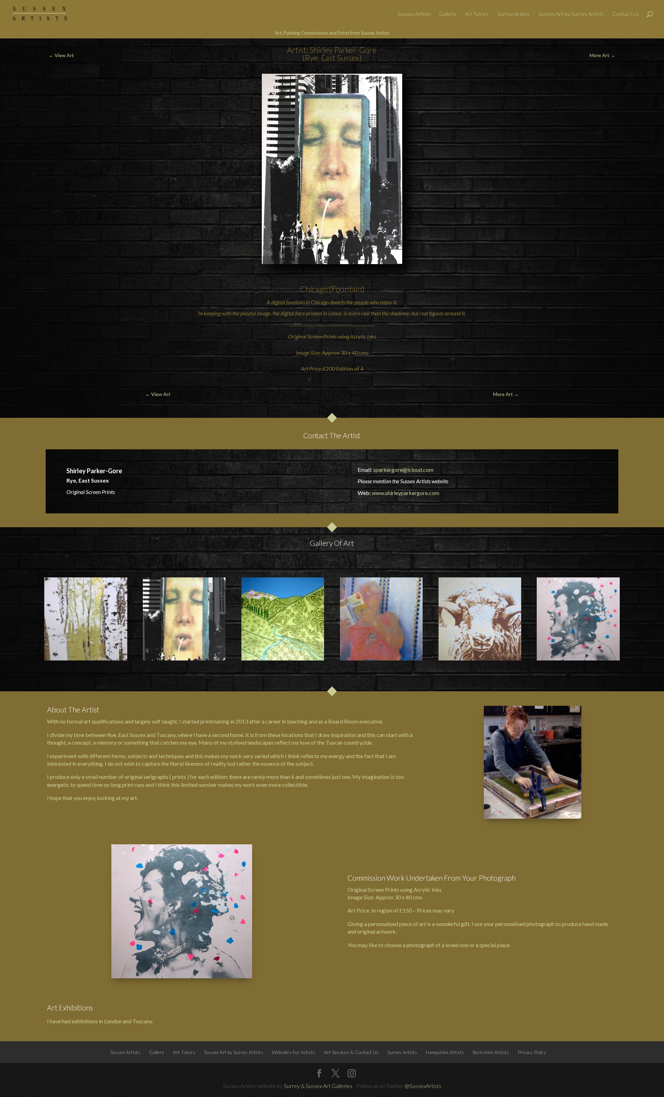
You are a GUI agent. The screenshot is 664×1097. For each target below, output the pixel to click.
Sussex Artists (414, 14)
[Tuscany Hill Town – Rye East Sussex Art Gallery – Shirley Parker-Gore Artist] (282, 618)
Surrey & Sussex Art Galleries (318, 1085)
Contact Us (625, 14)
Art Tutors (477, 14)
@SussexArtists (423, 1085)
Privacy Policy (532, 1052)
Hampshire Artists (445, 1052)
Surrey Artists (513, 14)
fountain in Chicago (307, 302)
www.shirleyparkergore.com (405, 492)
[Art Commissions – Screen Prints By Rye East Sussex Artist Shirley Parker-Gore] (578, 618)
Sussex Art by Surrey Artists (571, 14)
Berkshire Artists (491, 1052)
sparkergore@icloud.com (403, 469)
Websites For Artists (293, 1052)
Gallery (447, 14)
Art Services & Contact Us (351, 1052)
